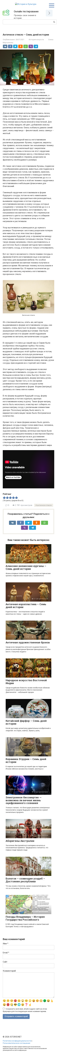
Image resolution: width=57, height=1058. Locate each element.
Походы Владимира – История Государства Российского (25, 918)
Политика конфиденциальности (17, 1041)
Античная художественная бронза (28, 642)
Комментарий (9, 971)
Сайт (5, 962)
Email (6, 952)
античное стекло (44, 505)
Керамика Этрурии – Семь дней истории (26, 760)
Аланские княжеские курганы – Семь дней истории (26, 567)
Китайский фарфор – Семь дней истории (26, 722)
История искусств (36, 40)
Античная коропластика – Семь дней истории (26, 606)
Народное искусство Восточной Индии (26, 682)
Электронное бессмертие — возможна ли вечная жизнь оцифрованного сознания (24, 800)
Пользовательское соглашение (16, 1043)
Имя (5, 943)
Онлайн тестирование (26, 11)
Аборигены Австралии (20, 840)
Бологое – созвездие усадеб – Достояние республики (25, 880)
